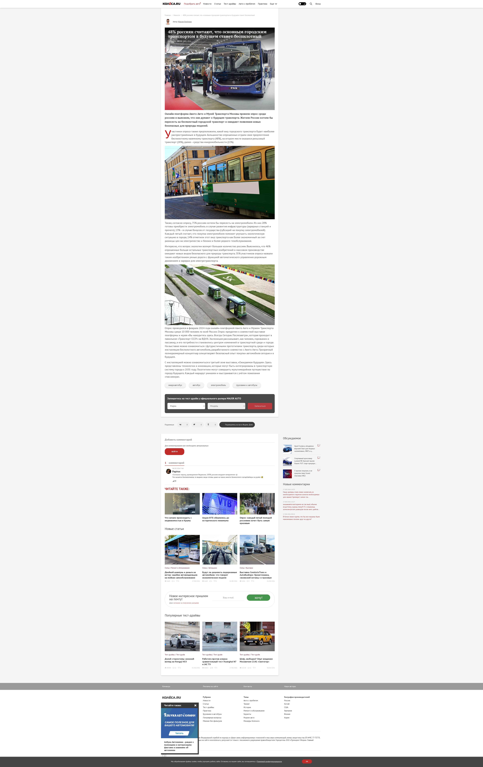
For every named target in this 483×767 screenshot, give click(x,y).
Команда (166, 686)
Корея (286, 717)
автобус (196, 385)
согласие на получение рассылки (186, 603)
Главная (168, 15)
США (286, 707)
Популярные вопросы (212, 717)
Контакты (248, 686)
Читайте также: (177, 488)
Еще (272, 3)
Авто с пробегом (247, 3)
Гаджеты (247, 714)
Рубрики (207, 697)
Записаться (260, 406)
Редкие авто (249, 717)
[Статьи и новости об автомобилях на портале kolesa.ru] (171, 3)
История (247, 707)
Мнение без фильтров (212, 721)
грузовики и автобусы (246, 385)
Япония (287, 714)
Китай (286, 704)
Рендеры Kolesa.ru (251, 721)
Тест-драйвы (230, 3)
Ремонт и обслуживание (254, 710)
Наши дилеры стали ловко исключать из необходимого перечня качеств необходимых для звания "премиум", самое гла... (301, 494)
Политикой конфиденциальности (269, 761)
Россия (287, 700)
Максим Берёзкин (185, 22)
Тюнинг (247, 704)
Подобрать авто (192, 3)
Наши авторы (290, 686)
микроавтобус (175, 385)
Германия (288, 710)
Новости (207, 3)
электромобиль (218, 385)
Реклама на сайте (210, 686)
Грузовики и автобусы (212, 714)
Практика (262, 3)
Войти (175, 451)
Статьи (217, 3)
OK (307, 761)
